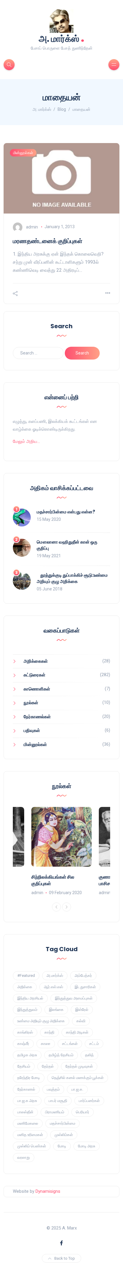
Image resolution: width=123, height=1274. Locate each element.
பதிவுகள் (32, 730)
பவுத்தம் (53, 1089)
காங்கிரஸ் (25, 1032)
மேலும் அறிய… (26, 441)
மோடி (62, 1146)
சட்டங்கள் (70, 1043)
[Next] (66, 906)
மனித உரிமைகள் (30, 1134)
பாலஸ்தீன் (25, 1112)
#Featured (26, 975)
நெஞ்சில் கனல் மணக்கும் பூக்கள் (78, 1077)
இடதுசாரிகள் (85, 987)
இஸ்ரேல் (81, 1009)
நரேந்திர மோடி (28, 1077)
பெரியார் (82, 1112)
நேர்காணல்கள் (37, 716)
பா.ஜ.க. (77, 1089)
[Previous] (56, 906)
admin (32, 226)
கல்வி (80, 1021)
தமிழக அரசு (27, 1055)
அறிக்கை (24, 987)
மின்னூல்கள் (23, 153)
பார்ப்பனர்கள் (89, 1100)
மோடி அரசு (86, 1146)
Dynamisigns (48, 1191)
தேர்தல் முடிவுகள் (79, 1066)
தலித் (89, 1055)
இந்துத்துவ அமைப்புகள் (74, 998)
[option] (61, 852)
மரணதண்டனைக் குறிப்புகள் (47, 241)
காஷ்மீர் (23, 1043)
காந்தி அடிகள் (77, 1032)
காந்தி (49, 1032)
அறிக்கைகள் (36, 661)
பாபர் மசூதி (58, 1100)
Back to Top (64, 1258)
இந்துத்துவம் (27, 1009)
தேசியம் (23, 1066)
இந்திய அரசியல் (30, 998)
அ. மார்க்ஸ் (61, 38)
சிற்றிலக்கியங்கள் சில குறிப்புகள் (52, 880)
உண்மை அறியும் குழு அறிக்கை (41, 1021)
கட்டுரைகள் (34, 675)
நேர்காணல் (26, 1089)
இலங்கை (56, 1009)
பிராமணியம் (54, 1112)
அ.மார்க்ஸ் (55, 975)
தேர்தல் (48, 1066)
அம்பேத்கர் (83, 975)
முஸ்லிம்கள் (64, 1134)
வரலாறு (23, 1157)
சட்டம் (94, 1043)
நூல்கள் (31, 702)
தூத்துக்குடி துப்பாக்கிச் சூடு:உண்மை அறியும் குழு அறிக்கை (72, 578)
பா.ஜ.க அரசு (27, 1100)
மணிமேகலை (27, 1123)
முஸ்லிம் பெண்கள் (31, 1146)
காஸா (45, 1043)
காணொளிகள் (37, 689)
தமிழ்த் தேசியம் (61, 1055)
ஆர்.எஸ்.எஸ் (53, 987)
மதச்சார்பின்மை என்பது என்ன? (66, 512)
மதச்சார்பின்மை (62, 1123)
